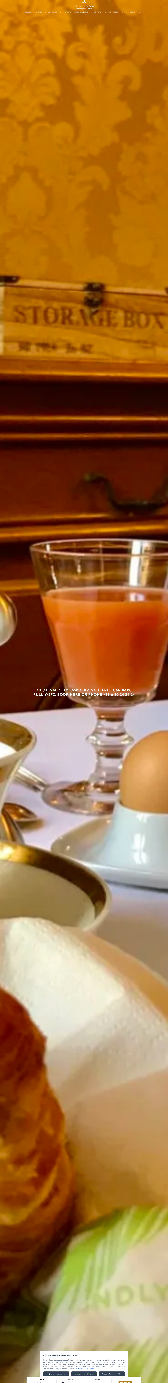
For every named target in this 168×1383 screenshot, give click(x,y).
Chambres (37, 12)
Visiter (124, 12)
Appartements (51, 12)
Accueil (27, 12)
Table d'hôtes (66, 12)
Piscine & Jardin (81, 12)
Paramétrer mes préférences (84, 1374)
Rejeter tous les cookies (56, 1374)
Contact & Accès (137, 12)
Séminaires (97, 12)
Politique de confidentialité (85, 1369)
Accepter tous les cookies (111, 1374)
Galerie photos (111, 12)
